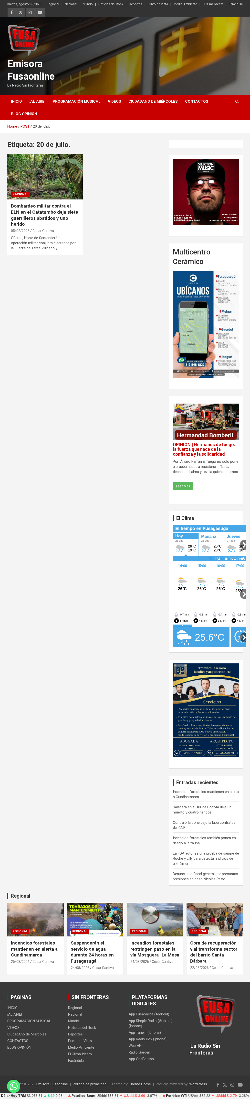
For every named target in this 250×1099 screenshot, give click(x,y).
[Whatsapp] (13, 1086)
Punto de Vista (158, 4)
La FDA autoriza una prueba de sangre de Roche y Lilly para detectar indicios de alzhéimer (206, 858)
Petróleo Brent (83, 1096)
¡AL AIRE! (37, 101)
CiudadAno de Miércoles (153, 101)
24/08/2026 (80, 968)
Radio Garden (139, 1052)
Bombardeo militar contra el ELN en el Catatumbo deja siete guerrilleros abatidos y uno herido (44, 215)
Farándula (236, 4)
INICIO (16, 101)
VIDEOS (114, 101)
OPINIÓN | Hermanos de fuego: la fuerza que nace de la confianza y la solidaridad (204, 449)
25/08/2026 (20, 962)
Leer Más (183, 486)
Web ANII (136, 1046)
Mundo (88, 4)
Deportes (135, 4)
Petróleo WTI (176, 1096)
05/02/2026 (20, 231)
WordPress (198, 1084)
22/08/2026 (199, 968)
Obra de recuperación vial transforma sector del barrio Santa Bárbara (213, 952)
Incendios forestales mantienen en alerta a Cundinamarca (34, 949)
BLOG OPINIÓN (24, 114)
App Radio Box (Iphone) (148, 1039)
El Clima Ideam (213, 4)
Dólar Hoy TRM (13, 1096)
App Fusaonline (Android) (149, 1014)
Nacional (71, 4)
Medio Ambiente (185, 4)
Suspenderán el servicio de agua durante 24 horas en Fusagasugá (92, 952)
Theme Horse (140, 1084)
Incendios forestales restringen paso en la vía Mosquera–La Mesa (154, 949)
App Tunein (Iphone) (145, 1032)
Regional (53, 4)
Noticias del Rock (110, 4)
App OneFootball (142, 1059)
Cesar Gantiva (43, 231)
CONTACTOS (196, 101)
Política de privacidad (89, 1084)
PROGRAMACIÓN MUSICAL (77, 101)
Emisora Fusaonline (52, 1084)
